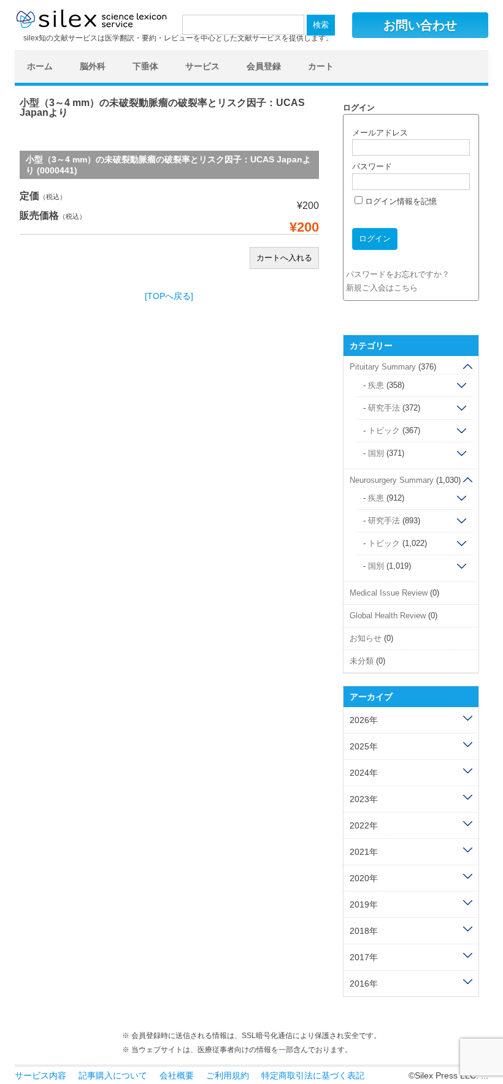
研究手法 (384, 407)
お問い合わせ (420, 25)
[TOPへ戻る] (169, 296)
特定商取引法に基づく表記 (312, 1075)
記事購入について (113, 1075)
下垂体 (145, 66)
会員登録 (264, 66)
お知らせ (366, 638)
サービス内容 (40, 1075)
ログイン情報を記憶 (400, 201)
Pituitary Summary (383, 366)
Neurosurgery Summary (392, 480)
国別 (376, 453)
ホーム (40, 66)
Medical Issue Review (389, 592)
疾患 (376, 385)
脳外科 (93, 66)
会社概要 (176, 1075)
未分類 (362, 660)
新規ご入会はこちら (382, 287)
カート (321, 66)
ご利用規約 (227, 1075)
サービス (202, 66)
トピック (384, 430)
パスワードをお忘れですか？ (398, 274)
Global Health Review (388, 615)
